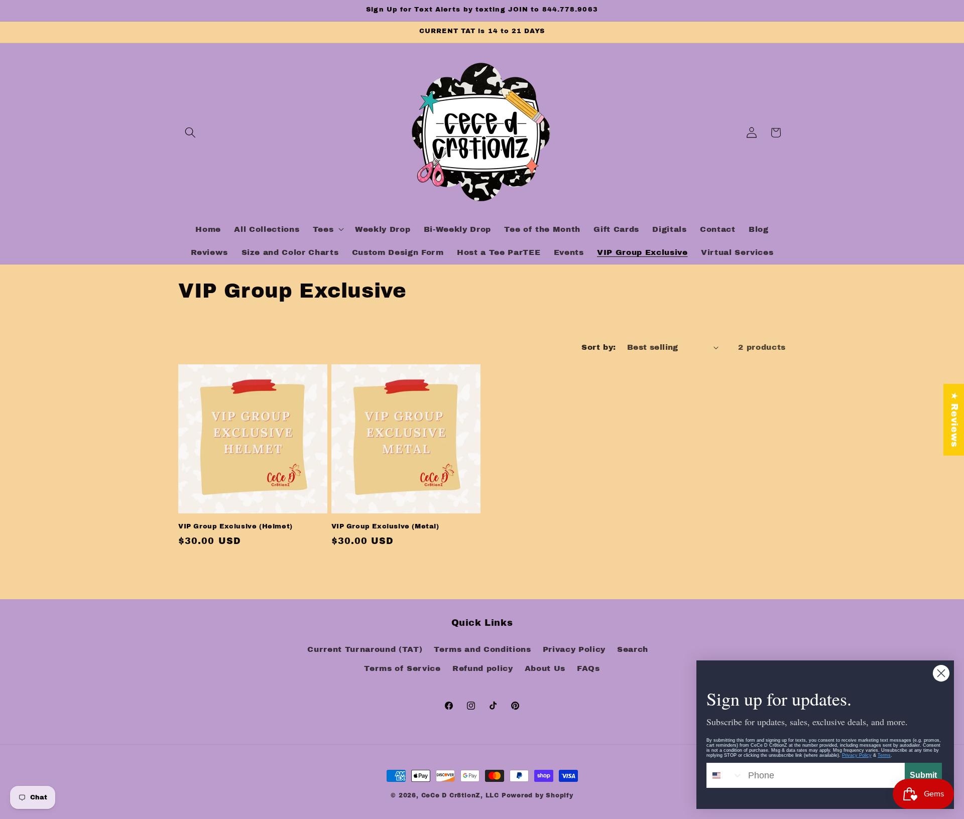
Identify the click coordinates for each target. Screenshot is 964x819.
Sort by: (598, 347)
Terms (884, 755)
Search (632, 649)
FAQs (588, 668)
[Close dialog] (941, 673)
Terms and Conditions (482, 649)
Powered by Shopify (537, 795)
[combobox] (725, 775)
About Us (545, 668)
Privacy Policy (574, 649)
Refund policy (482, 668)
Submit (923, 775)
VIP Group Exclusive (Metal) (385, 526)
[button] (190, 132)
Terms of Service (402, 668)
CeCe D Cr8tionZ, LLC (460, 795)
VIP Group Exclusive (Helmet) (235, 526)
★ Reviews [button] (954, 420)
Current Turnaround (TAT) (364, 649)
